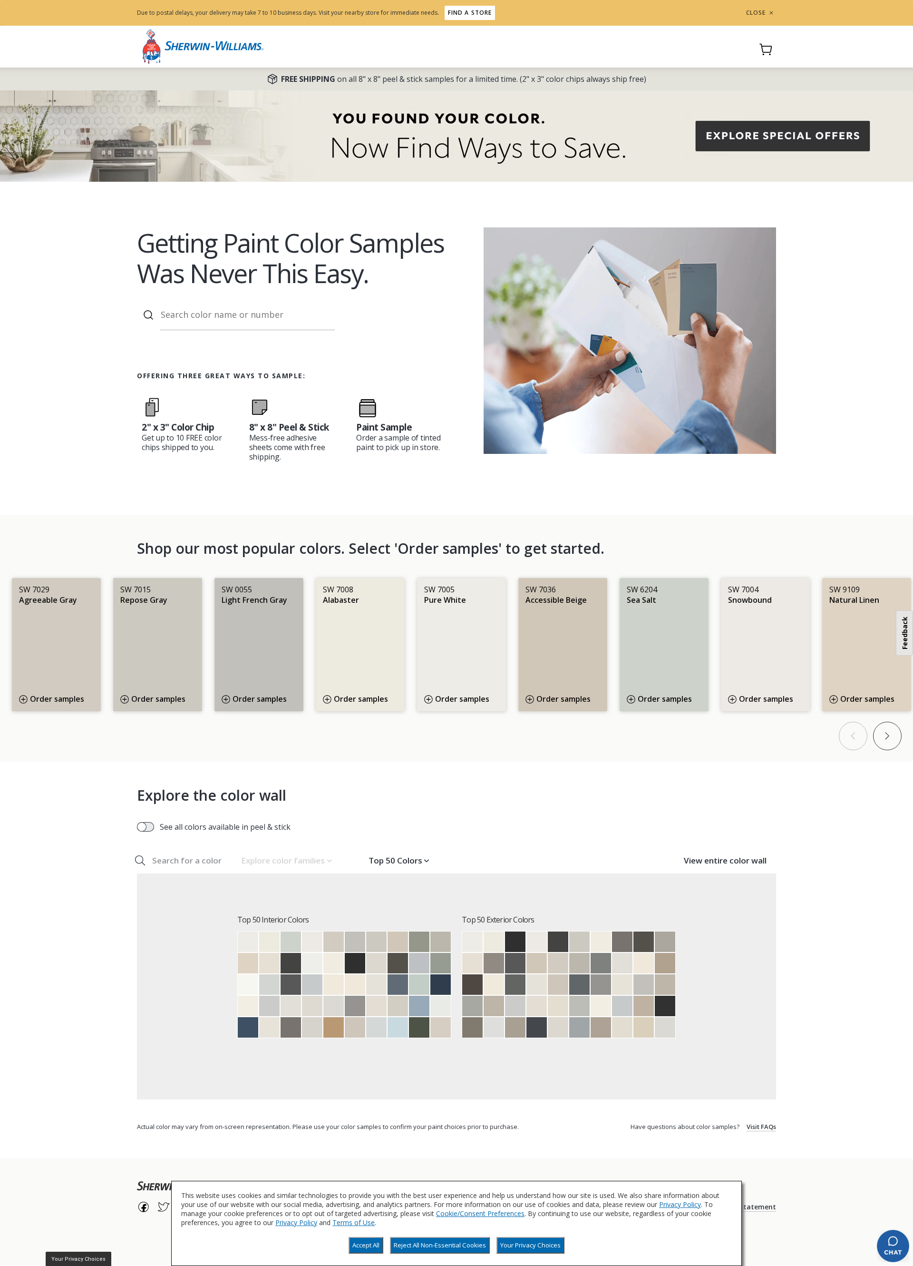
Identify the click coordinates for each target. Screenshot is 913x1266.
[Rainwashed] (419, 984)
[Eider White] (290, 1006)
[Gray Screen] (312, 984)
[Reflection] (269, 984)
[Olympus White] (376, 1027)
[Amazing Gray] (494, 1006)
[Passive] (269, 1006)
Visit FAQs (761, 1126)
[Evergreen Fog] (419, 941)
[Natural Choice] (558, 1006)
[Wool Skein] (643, 1027)
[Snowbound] (312, 941)
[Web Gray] (579, 984)
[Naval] (440, 984)
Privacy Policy (680, 1204)
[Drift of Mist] (376, 963)
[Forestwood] (419, 1027)
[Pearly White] (269, 1027)
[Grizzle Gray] (515, 984)
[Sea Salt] (290, 941)
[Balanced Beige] (643, 1006)
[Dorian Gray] (665, 941)
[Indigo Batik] (248, 1027)
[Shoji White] (269, 963)
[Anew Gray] (665, 984)
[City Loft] (312, 1006)
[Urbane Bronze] (397, 963)
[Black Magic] (665, 1006)
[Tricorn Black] (355, 963)
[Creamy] (355, 984)
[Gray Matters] (472, 1006)
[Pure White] (248, 941)
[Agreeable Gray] (333, 941)
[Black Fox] (472, 984)
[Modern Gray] (440, 1027)
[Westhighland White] (248, 1006)
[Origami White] (376, 984)
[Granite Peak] (397, 984)
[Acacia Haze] (440, 963)
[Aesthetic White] (376, 1006)
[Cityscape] (601, 963)
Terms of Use (353, 1222)
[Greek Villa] (333, 963)
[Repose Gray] (376, 941)
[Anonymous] (472, 1027)
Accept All (365, 1245)
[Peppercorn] (290, 984)
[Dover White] (333, 984)
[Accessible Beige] (397, 941)
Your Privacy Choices (530, 1245)
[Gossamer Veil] (397, 1006)
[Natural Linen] (248, 963)
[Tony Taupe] (665, 963)
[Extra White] (312, 963)
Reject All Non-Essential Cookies (440, 1245)
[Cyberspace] (536, 1027)
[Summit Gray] (355, 1006)
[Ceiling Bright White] (440, 1006)
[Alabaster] (269, 941)
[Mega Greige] (601, 1027)
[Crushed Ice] (312, 1027)
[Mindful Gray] (440, 941)
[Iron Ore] (290, 963)
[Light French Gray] (355, 941)
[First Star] (333, 1006)
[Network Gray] (579, 1027)
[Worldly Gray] (355, 1027)
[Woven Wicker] (333, 1027)
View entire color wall (725, 860)
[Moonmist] (397, 1027)
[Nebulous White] (494, 1027)
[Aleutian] (419, 1006)
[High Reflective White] (248, 984)
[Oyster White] (622, 1027)
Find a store (470, 13)
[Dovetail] (494, 963)
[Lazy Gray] (419, 963)
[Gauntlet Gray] (290, 1027)
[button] (286, 860)
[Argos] (579, 1006)
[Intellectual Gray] (515, 1027)
